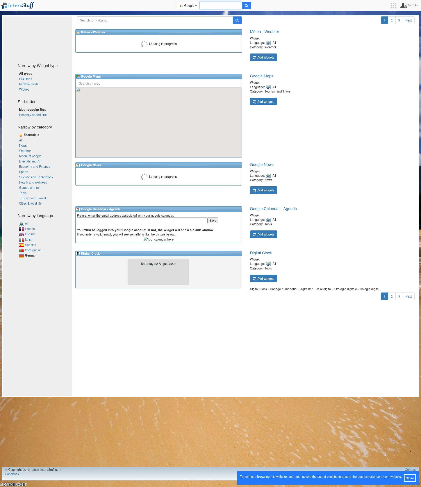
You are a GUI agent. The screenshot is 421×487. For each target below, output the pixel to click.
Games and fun (30, 187)
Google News (262, 164)
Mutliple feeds (28, 84)
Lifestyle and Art (30, 161)
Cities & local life (30, 203)
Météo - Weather (264, 31)
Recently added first (33, 114)
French (30, 229)
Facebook (12, 474)
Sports (23, 171)
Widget (24, 89)
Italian (29, 239)
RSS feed (25, 79)
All (20, 140)
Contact (410, 469)
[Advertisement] (38, 38)
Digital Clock (261, 252)
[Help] (246, 5)
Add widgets (265, 57)
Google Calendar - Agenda (273, 208)
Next (408, 20)
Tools (23, 193)
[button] (395, 5)
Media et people (30, 156)
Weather (25, 150)
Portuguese (33, 250)
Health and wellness (33, 182)
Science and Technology (36, 177)
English (30, 234)
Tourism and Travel (32, 198)
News (23, 145)
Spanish (30, 245)
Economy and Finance (34, 166)
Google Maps (261, 75)
